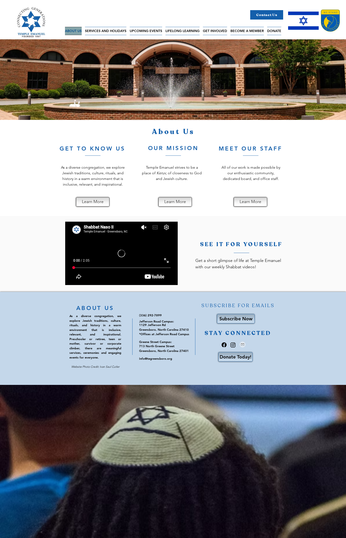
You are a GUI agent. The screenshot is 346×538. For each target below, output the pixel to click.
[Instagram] (233, 345)
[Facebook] (224, 345)
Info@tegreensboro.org (155, 358)
